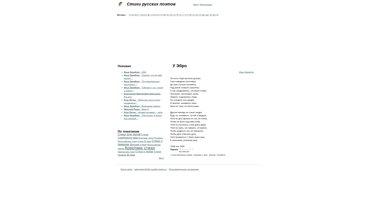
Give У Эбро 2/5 (185, 149)
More (161, 158)
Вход (195, 4)
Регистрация (206, 4)
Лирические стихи (126, 152)
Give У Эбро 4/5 (190, 149)
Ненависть (198, 155)
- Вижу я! (136, 109)
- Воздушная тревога (142, 106)
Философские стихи (127, 141)
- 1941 (135, 72)
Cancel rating (180, 149)
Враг (206, 155)
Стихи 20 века (144, 141)
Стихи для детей (129, 134)
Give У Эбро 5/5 (193, 149)
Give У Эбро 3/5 (188, 149)
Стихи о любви (144, 151)
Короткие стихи (140, 148)
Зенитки (212, 155)
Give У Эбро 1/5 (183, 149)
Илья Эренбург (246, 72)
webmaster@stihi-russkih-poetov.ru (150, 169)
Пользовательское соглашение (184, 169)
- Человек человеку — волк (143, 112)
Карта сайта (126, 169)
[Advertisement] (189, 38)
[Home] (120, 4)
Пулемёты (221, 155)
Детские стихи (138, 144)
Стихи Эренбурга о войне (181, 155)
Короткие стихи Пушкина (151, 138)
